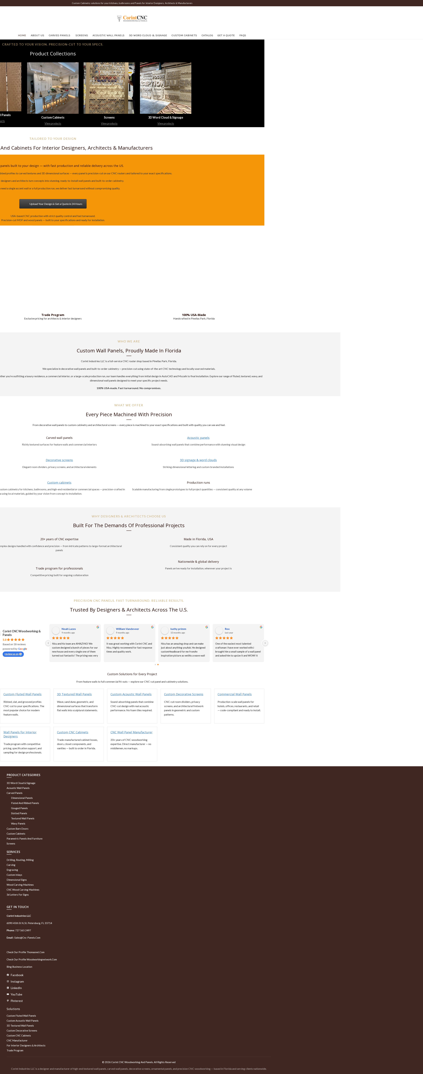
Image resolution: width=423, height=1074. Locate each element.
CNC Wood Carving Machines (23, 889)
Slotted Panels (19, 813)
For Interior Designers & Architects (26, 1045)
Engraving (12, 869)
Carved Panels (59, 35)
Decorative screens (59, 460)
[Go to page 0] (155, 664)
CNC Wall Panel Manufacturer (132, 732)
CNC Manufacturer (17, 1040)
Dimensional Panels (22, 797)
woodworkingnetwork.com (42, 959)
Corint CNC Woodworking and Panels (132, 1062)
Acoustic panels (198, 438)
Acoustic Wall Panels (109, 35)
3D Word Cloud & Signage (148, 35)
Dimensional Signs (17, 879)
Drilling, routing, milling (20, 859)
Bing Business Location (19, 966)
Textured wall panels (22, 818)
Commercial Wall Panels (235, 694)
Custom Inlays (14, 874)
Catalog (207, 35)
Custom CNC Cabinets (72, 732)
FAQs (242, 35)
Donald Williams (72, 628)
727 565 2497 (23, 930)
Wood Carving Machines (20, 884)
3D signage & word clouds (198, 460)
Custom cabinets (59, 482)
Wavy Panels (18, 823)
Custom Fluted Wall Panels (22, 694)
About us (37, 35)
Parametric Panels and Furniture (24, 838)
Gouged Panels (19, 808)
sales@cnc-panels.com (23, 937)
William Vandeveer (236, 628)
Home (22, 35)
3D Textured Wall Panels (74, 694)
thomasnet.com (35, 952)
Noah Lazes (177, 628)
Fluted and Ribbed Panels (25, 802)
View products (53, 123)
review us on (12, 653)
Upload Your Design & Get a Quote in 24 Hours (55, 203)
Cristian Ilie (123, 628)
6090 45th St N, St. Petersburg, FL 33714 (29, 923)
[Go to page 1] (158, 664)
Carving (11, 864)
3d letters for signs (18, 894)
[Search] (261, 18)
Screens (82, 35)
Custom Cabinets (184, 35)
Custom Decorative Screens (183, 694)
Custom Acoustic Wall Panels (131, 694)
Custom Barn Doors (17, 828)
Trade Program (15, 1050)
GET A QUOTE (226, 35)
